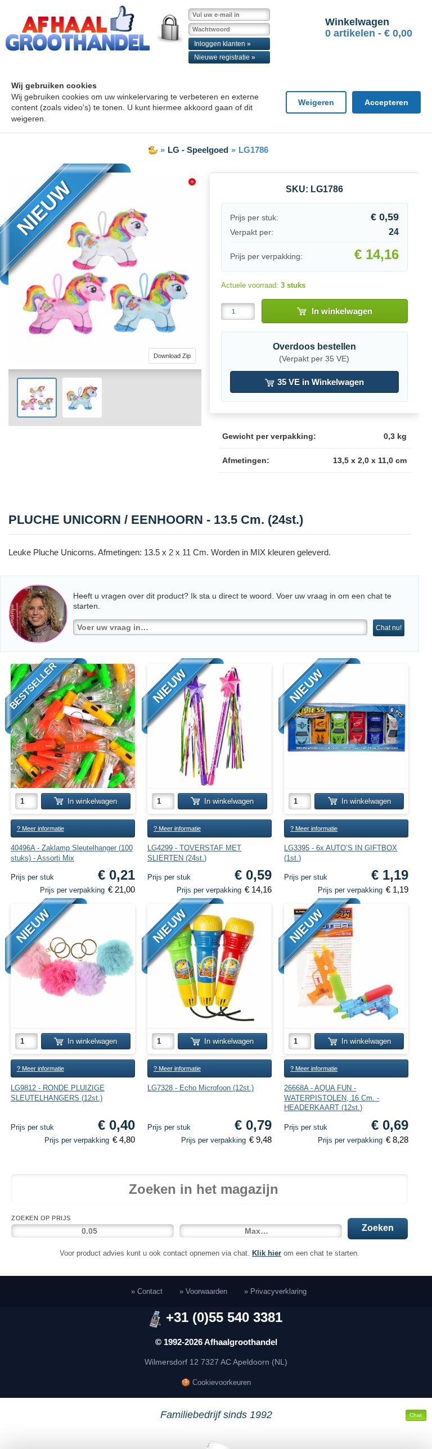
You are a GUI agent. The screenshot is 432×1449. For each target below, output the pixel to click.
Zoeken (378, 1228)
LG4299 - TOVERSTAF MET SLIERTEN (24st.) (194, 853)
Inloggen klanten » (222, 44)
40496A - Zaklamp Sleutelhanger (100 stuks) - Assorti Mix (72, 853)
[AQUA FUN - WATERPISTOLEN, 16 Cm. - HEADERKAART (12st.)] (346, 966)
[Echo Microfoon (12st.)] (209, 966)
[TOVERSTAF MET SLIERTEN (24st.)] (209, 726)
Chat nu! (389, 628)
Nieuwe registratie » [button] (224, 57)
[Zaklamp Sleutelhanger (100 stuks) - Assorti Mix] (73, 726)
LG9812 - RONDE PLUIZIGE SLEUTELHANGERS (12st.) (58, 1093)
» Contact (147, 1291)
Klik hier (266, 1253)
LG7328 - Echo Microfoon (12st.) (200, 1088)
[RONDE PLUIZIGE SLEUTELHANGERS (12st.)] (73, 966)
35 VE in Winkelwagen (319, 382)
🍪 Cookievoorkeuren (216, 1382)
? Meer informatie (40, 828)
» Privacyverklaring (275, 1291)
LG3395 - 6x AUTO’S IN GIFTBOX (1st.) (340, 853)
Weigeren (316, 102)
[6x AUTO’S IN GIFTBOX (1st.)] (346, 726)
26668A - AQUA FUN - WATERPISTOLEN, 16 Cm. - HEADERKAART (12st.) (331, 1098)
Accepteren (386, 102)
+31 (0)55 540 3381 (224, 1317)
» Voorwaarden (203, 1291)
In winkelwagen (342, 311)
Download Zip (172, 355)
